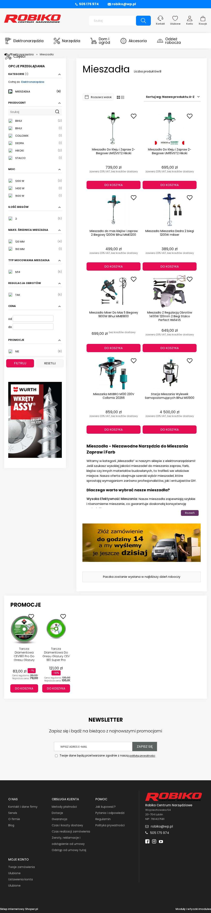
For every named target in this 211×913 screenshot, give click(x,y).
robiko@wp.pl (124, 4)
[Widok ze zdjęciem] (118, 97)
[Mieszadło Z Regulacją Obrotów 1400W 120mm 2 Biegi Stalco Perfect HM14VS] (170, 291)
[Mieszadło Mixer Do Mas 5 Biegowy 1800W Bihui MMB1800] (114, 291)
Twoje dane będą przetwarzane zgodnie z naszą (107, 756)
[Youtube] (161, 841)
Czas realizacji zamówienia (71, 831)
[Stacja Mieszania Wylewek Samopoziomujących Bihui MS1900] (170, 372)
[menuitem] (24, 41)
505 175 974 (89, 4)
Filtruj (20, 363)
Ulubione (175, 23)
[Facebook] (147, 841)
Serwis (12, 813)
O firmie (14, 819)
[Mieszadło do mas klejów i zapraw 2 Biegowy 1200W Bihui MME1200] (114, 209)
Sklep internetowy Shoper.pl (19, 909)
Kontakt (160, 23)
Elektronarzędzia (32, 82)
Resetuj (50, 363)
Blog (11, 825)
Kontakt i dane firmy (23, 807)
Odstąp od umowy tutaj (69, 850)
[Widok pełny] (122, 97)
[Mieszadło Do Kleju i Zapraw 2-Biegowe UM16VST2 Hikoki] (170, 128)
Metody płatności (64, 807)
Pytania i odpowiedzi (109, 813)
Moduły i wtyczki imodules (193, 909)
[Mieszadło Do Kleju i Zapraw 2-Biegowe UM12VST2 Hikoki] (114, 128)
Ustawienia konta (20, 879)
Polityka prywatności (110, 825)
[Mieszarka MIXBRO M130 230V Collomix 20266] (114, 372)
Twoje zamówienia (21, 867)
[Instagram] (154, 841)
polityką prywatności (142, 756)
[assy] (35, 420)
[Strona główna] (32, 18)
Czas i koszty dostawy (67, 825)
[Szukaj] (143, 21)
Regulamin (103, 819)
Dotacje (57, 813)
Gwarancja (59, 819)
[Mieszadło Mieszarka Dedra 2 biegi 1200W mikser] (170, 209)
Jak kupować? (105, 807)
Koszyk (203, 23)
